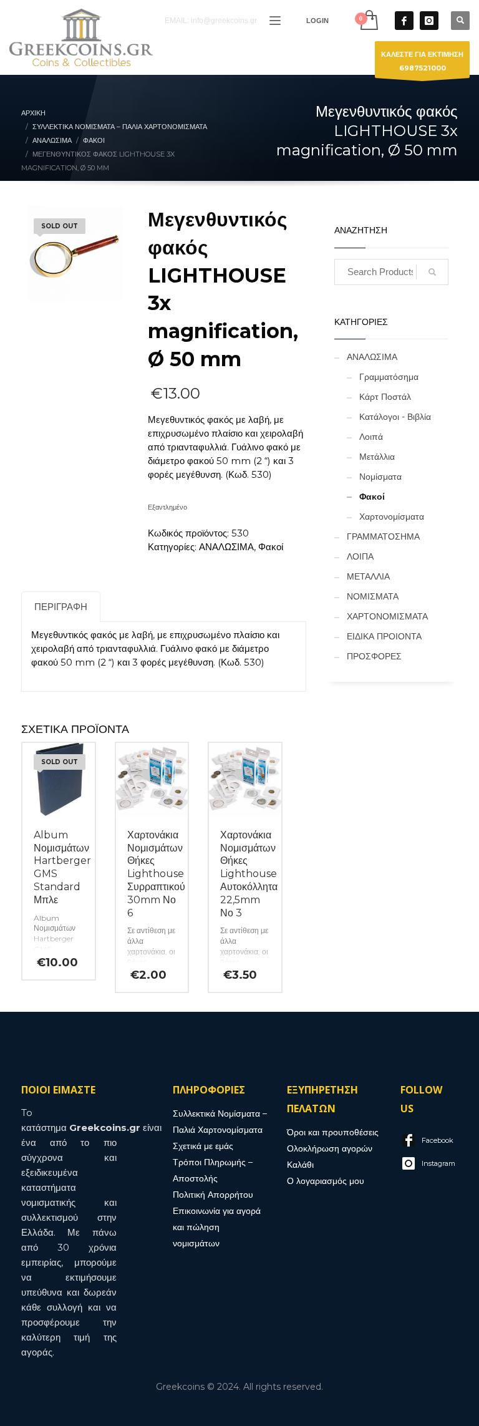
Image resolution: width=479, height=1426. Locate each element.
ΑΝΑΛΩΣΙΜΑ (226, 547)
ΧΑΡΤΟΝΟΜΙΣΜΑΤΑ (387, 616)
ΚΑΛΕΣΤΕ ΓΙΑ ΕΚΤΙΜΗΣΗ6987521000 (422, 61)
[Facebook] (404, 20)
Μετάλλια (377, 456)
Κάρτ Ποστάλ (385, 396)
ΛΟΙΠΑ (360, 556)
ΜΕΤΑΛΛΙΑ (368, 576)
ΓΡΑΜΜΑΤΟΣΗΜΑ (383, 536)
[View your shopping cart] (368, 20)
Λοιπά (371, 436)
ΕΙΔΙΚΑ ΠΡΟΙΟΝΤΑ (384, 636)
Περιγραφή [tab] (60, 607)
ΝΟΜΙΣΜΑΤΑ (373, 596)
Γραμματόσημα (389, 376)
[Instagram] (429, 20)
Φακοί (270, 547)
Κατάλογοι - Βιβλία (395, 416)
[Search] (432, 272)
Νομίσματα (380, 476)
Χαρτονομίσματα (391, 516)
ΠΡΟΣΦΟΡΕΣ (374, 656)
